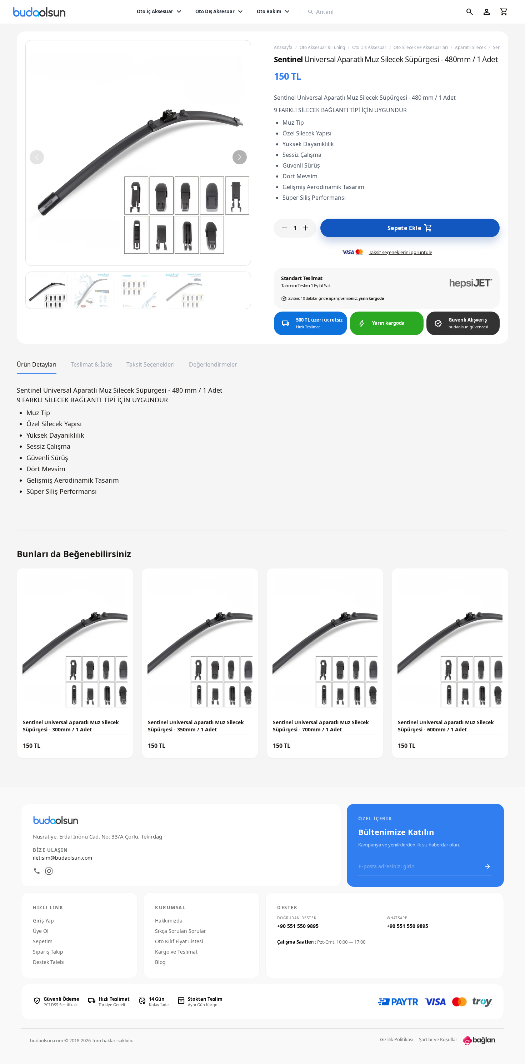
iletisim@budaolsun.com (62, 857)
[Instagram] (49, 871)
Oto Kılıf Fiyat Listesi (179, 941)
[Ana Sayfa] (40, 12)
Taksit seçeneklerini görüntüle (400, 252)
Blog (160, 962)
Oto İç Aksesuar (160, 12)
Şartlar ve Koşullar (438, 1039)
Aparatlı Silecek (470, 47)
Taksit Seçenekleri (150, 364)
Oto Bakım (274, 12)
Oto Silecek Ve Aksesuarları (421, 47)
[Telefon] (37, 871)
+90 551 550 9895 (298, 926)
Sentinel (288, 59)
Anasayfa (283, 47)
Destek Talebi (49, 962)
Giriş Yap (43, 920)
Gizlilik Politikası (396, 1039)
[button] (239, 157)
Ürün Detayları (36, 364)
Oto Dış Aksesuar (220, 12)
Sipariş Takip (48, 951)
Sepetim (42, 941)
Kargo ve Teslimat (176, 951)
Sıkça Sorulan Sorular (180, 931)
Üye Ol (41, 931)
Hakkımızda (168, 920)
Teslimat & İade (91, 364)
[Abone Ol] (487, 866)
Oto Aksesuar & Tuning (322, 47)
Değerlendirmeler (213, 364)
